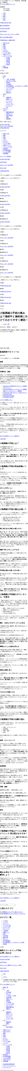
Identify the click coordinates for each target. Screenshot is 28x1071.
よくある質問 (7, 151)
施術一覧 (5, 987)
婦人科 (5, 1025)
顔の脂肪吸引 (7, 940)
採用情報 (5, 67)
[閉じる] (0, 274)
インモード (9, 105)
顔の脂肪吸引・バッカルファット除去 (16, 86)
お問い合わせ (7, 1059)
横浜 (4, 16)
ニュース (5, 1043)
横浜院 (8, 61)
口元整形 (8, 84)
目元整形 (5, 935)
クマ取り (5, 921)
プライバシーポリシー (9, 1065)
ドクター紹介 (7, 53)
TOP (4, 974)
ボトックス (9, 89)
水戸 (4, 18)
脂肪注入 (8, 92)
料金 (4, 46)
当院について (7, 54)
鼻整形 (8, 82)
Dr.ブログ (5, 51)
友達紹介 (5, 148)
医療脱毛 (8, 97)
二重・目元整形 (10, 79)
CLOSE (2, 70)
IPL (7, 107)
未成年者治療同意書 (8, 1064)
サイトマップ (7, 1067)
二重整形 (5, 930)
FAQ (4, 66)
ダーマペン (9, 102)
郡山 (4, 19)
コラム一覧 (6, 324)
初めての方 (6, 43)
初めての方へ (7, 1031)
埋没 (4, 934)
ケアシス (5, 922)
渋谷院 (8, 59)
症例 (4, 48)
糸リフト (8, 91)
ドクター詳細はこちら (6, 399)
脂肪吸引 (8, 118)
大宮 (4, 13)
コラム (5, 49)
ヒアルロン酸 (10, 87)
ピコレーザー (10, 104)
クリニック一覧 (7, 56)
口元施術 (8, 1002)
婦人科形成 (9, 115)
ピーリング (9, 100)
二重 (7, 990)
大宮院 (8, 58)
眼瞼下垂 (5, 937)
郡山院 (8, 64)
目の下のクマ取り (11, 81)
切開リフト (9, 113)
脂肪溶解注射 (10, 112)
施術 (4, 44)
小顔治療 (8, 997)
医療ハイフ (9, 99)
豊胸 (7, 117)
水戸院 (8, 63)
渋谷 (4, 14)
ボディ (5, 110)
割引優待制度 (7, 150)
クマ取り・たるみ (11, 995)
